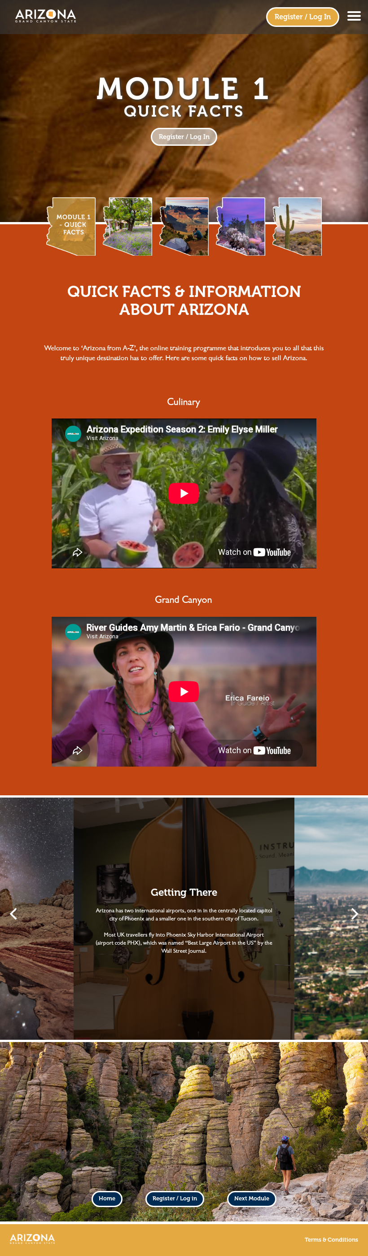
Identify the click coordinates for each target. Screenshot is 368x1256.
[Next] (354, 914)
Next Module (251, 1198)
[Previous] (14, 914)
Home (107, 1198)
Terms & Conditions (331, 1240)
